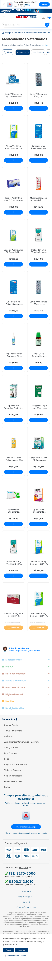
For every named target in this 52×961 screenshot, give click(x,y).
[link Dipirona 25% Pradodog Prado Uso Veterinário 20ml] (13, 391)
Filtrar (9, 52)
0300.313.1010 (21, 882)
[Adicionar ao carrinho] (13, 108)
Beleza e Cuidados (15, 687)
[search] (26, 25)
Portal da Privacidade (26, 897)
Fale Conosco (10, 753)
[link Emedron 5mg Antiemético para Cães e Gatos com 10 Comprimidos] (38, 131)
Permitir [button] (9, 950)
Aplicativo (8, 736)
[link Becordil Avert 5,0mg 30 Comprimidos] (13, 235)
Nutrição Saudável (15, 708)
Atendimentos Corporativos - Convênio (21, 742)
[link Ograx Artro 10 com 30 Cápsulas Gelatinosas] (38, 443)
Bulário (7, 787)
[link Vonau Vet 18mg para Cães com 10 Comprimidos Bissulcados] (38, 547)
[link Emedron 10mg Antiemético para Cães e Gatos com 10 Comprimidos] (13, 287)
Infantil (9, 666)
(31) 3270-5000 (22, 873)
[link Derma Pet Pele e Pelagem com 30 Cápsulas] (13, 443)
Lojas (6, 759)
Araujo (8, 33)
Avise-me (15, 628)
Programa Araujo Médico (15, 764)
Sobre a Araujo (11, 725)
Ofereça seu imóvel (13, 781)
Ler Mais (45, 45)
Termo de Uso (26, 891)
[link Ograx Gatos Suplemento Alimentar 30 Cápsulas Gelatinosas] (38, 495)
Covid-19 (26, 902)
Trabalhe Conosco (12, 770)
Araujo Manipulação (13, 731)
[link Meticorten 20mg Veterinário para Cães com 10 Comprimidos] (13, 547)
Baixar (44, 4)
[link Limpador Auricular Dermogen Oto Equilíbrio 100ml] (13, 339)
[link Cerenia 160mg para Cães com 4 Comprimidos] (13, 598)
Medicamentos (13, 659)
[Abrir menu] (3, 18)
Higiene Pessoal (14, 694)
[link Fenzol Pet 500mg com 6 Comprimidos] (13, 183)
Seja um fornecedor (13, 776)
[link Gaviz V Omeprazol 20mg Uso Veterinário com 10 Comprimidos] (38, 287)
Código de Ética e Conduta (26, 907)
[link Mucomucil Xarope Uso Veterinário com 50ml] (38, 183)
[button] (15, 955)
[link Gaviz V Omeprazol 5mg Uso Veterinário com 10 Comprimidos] (13, 79)
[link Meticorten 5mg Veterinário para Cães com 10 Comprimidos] (38, 235)
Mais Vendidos (38, 52)
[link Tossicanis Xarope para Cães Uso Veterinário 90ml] (38, 391)
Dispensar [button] (21, 950)
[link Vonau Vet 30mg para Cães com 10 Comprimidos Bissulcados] (38, 598)
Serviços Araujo (11, 747)
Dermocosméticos (15, 673)
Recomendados (23, 52)
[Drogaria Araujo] (26, 17)
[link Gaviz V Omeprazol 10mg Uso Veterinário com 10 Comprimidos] (38, 79)
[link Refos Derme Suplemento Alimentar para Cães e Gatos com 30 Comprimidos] (13, 495)
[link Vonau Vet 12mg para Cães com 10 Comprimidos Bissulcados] (13, 131)
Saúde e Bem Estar (15, 680)
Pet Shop (18, 33)
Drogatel (23, 867)
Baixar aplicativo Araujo (26, 827)
